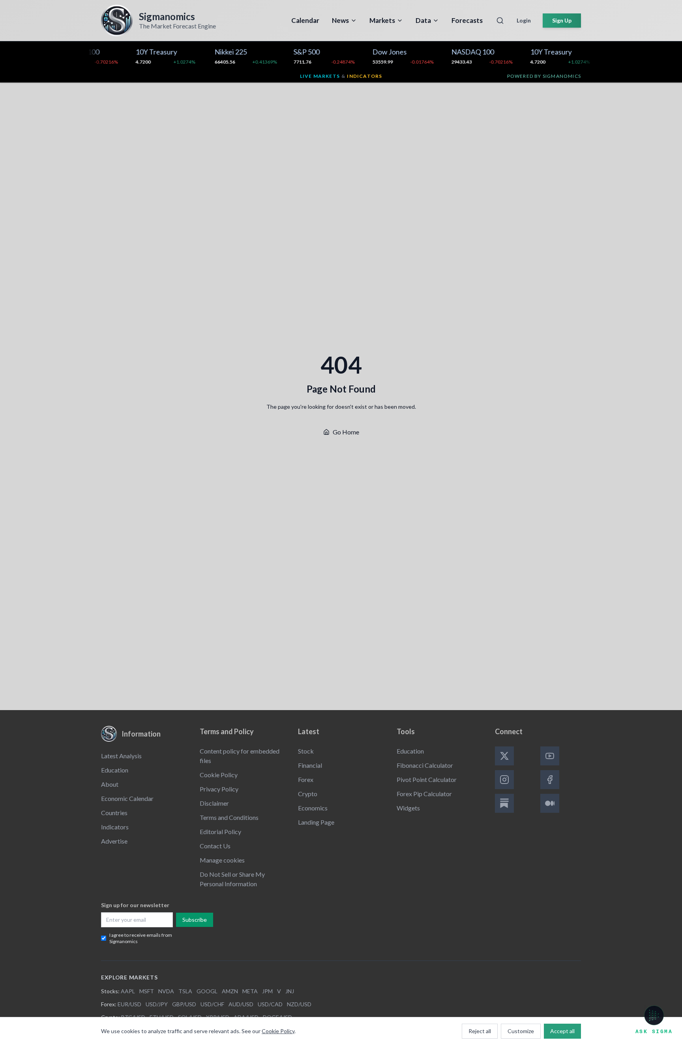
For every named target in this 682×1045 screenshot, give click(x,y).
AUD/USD (241, 1004)
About (109, 784)
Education (114, 770)
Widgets (408, 808)
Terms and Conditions (229, 817)
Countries (114, 812)
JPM (267, 991)
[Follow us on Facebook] (549, 779)
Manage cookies (222, 860)
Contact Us (215, 846)
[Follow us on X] (504, 755)
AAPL (128, 991)
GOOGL (207, 991)
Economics (313, 808)
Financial (310, 765)
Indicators (115, 827)
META (250, 991)
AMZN (230, 991)
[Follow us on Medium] (549, 803)
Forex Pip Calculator (424, 793)
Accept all (562, 1031)
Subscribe (194, 919)
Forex (305, 779)
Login (524, 20)
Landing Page (316, 822)
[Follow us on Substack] (504, 803)
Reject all (479, 1031)
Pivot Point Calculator (427, 779)
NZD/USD (299, 1004)
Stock (306, 751)
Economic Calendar (127, 798)
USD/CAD (270, 1004)
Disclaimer (214, 803)
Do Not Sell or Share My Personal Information (232, 878)
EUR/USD (129, 1004)
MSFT (146, 991)
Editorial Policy (220, 831)
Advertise (114, 841)
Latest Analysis (121, 755)
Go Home (346, 432)
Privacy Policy (219, 789)
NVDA (166, 991)
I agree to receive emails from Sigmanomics (140, 938)
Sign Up (561, 20)
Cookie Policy (219, 774)
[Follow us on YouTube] (549, 755)
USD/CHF (212, 1004)
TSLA (185, 991)
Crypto (307, 793)
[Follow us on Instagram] (504, 779)
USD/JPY (157, 1004)
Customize (521, 1031)
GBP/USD (184, 1004)
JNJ (289, 991)
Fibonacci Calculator (425, 765)
